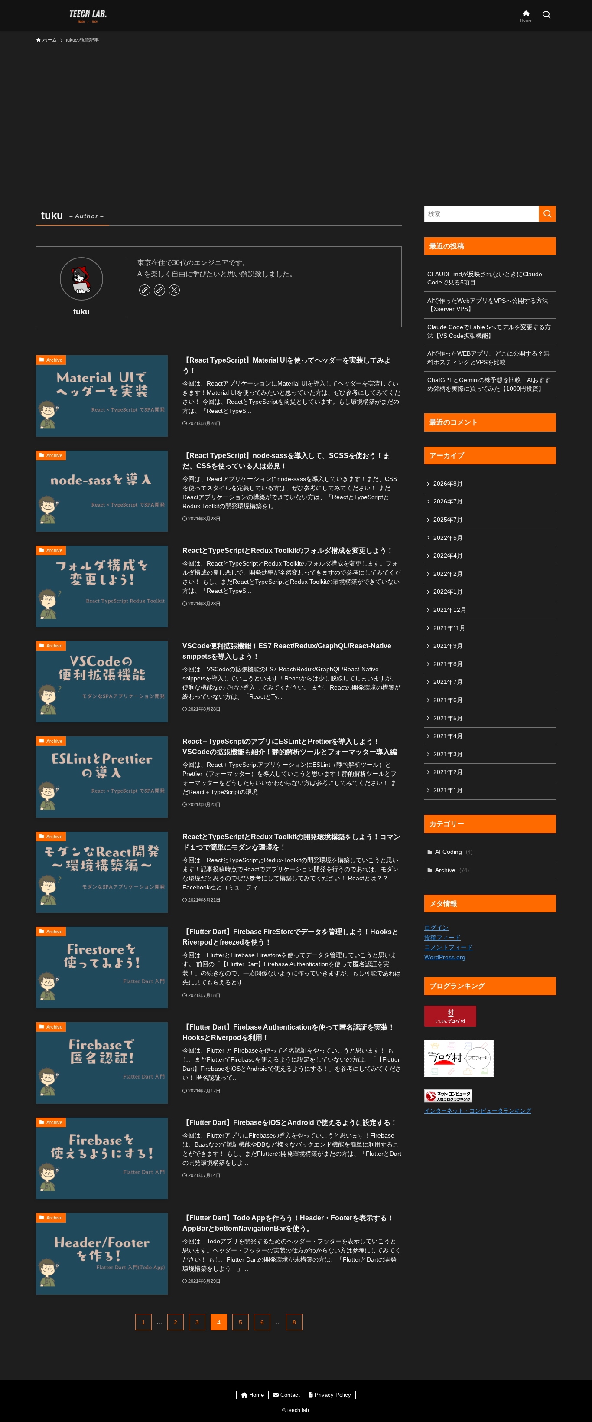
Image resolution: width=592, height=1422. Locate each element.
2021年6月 (448, 699)
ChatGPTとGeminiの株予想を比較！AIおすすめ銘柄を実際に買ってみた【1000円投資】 (489, 384)
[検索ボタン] (546, 15)
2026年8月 (448, 483)
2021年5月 (448, 718)
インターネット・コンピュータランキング (477, 1111)
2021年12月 (449, 609)
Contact (289, 1395)
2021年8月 (448, 663)
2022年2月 (448, 573)
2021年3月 (448, 754)
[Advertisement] (296, 112)
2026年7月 (448, 501)
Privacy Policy (332, 1395)
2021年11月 (449, 627)
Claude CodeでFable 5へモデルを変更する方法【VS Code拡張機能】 (489, 331)
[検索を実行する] (547, 214)
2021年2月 (448, 771)
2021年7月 (448, 681)
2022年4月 (448, 555)
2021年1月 (448, 790)
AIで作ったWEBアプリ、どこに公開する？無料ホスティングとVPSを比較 (488, 358)
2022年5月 (448, 537)
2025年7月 (448, 519)
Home (255, 1395)
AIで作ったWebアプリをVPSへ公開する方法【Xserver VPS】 (487, 305)
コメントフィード (448, 947)
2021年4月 (448, 735)
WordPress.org (444, 957)
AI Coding (453, 851)
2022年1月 (448, 591)
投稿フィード (442, 937)
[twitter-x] (174, 290)
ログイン (436, 927)
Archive (452, 869)
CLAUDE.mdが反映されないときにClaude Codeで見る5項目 (484, 278)
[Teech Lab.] (88, 15)
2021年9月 (448, 645)
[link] (144, 290)
